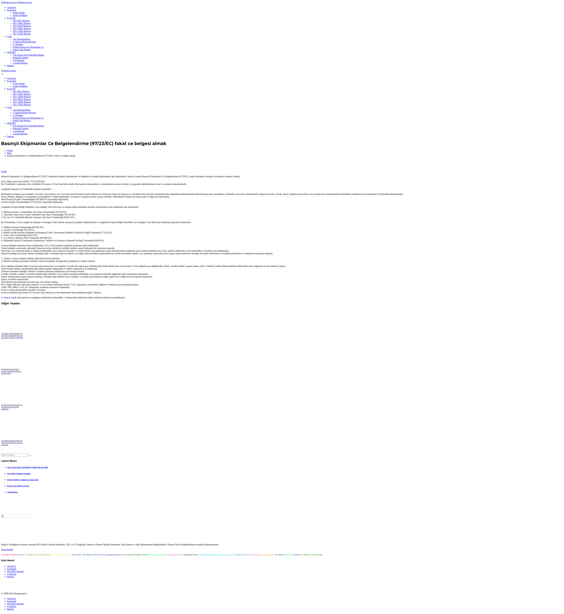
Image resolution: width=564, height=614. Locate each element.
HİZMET (11, 52)
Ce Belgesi (18, 44)
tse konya (254, 554)
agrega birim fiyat (175, 554)
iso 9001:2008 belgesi (61, 554)
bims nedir (76, 554)
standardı (288, 554)
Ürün (9, 36)
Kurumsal (11, 10)
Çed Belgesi (18, 60)
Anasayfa (11, 7)
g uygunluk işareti (113, 554)
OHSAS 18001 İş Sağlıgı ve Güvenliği (22, 480)
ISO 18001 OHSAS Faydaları (19, 474)
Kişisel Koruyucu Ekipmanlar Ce (28, 47)
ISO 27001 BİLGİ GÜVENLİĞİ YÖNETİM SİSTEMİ (27, 468)
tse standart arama (224, 554)
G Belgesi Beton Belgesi (24, 42)
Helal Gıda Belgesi (22, 49)
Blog (9, 153)
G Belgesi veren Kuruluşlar (37, 554)
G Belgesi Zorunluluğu (312, 554)
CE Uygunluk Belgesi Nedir (134, 554)
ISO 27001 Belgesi (22, 34)
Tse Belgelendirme (21, 39)
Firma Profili (19, 12)
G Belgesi (11, 574)
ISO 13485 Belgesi (22, 31)
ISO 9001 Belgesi (21, 20)
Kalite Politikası (20, 15)
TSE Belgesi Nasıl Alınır (93, 554)
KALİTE (11, 18)
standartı (297, 554)
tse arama (279, 554)
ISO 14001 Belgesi (22, 23)
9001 (22, 554)
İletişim (10, 65)
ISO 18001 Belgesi (22, 28)
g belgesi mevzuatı (206, 554)
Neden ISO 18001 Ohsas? (18, 486)
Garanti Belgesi (20, 63)
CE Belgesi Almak (241, 554)
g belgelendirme (267, 554)
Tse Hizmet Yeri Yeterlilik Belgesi (28, 55)
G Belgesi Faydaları (10, 554)
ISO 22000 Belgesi (22, 26)
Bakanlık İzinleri (20, 57)
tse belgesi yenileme (157, 554)
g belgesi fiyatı (191, 554)
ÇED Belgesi (12, 492)
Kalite (4, 171)
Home (10, 150)
